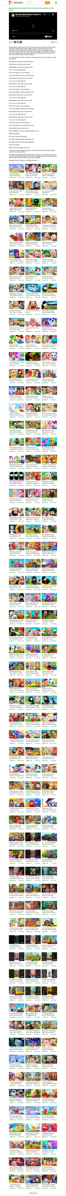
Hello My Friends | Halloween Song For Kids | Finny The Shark (49, 329)
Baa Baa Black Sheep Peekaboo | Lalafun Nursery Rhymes (47, 500)
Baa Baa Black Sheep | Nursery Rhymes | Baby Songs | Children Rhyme (48, 312)
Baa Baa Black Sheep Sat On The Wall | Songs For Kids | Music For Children (16, 483)
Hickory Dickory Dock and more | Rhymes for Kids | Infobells (16, 929)
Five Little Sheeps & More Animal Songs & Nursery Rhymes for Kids (33, 741)
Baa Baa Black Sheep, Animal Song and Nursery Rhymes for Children (49, 295)
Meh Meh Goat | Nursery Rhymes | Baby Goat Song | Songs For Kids (49, 724)
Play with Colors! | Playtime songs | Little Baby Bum (48, 690)
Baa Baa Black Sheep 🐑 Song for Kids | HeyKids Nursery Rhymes (32, 192)
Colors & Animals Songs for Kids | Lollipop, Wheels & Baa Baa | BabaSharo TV (33, 724)
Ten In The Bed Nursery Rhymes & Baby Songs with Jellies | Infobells (32, 929)
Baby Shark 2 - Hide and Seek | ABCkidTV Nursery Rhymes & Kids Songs (16, 295)
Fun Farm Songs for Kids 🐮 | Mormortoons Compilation (16, 810)
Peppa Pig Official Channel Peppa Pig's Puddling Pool (15, 175)
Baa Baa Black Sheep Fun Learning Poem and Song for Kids (16, 449)
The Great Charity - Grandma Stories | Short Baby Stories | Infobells (32, 912)
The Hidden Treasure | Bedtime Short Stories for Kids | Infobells (32, 895)
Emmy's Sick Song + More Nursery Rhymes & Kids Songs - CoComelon (49, 346)
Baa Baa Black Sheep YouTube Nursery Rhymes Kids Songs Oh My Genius (33, 363)
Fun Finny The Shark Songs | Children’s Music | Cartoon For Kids (17, 261)
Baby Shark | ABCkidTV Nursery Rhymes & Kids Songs (16, 227)
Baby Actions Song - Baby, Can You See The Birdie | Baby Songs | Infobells (17, 912)
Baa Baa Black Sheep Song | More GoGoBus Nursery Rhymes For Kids (49, 519)
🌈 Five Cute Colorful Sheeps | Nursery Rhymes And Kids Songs (33, 690)
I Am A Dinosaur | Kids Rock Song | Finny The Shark (48, 449)
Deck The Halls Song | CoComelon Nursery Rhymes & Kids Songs (48, 827)
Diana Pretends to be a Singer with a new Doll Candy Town (48, 432)
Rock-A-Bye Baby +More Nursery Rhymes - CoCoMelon (16, 192)
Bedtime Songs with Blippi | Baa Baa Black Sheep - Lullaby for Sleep (49, 553)
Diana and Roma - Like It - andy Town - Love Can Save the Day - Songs (33, 500)
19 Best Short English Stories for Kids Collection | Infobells (49, 912)
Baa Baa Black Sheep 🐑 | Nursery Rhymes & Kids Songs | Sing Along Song (16, 673)
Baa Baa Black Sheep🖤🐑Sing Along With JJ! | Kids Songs (33, 707)
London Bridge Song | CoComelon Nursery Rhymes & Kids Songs (48, 776)
